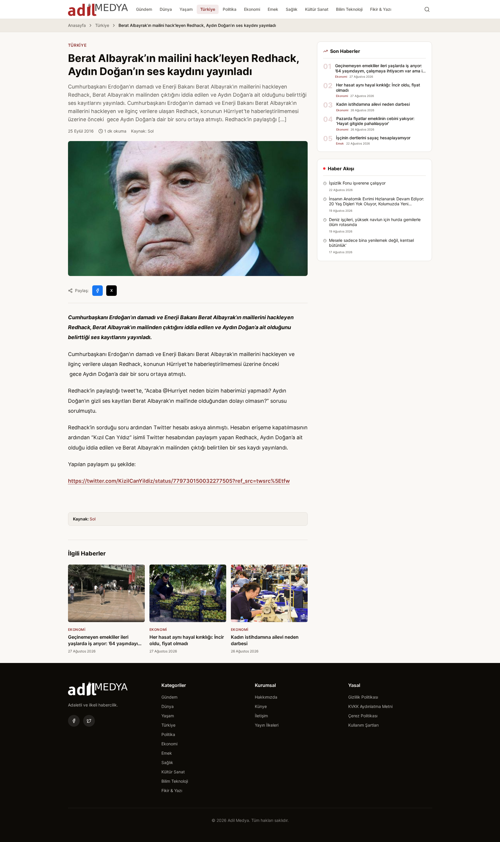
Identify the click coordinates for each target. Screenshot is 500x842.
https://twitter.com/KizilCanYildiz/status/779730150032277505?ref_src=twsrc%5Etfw (179, 481)
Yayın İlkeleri (266, 725)
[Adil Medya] (98, 9)
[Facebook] (74, 721)
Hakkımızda (266, 697)
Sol (92, 518)
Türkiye (207, 9)
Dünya (166, 9)
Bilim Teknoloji (349, 9)
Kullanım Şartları (363, 725)
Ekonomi (252, 9)
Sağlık (291, 9)
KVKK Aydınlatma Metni (370, 706)
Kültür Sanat (316, 9)
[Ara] (427, 9)
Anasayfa (77, 25)
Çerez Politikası (362, 715)
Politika (229, 9)
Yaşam (186, 9)
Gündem (144, 9)
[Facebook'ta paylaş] (97, 290)
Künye (261, 706)
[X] (89, 721)
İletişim (261, 715)
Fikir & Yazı (380, 9)
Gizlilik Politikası (363, 697)
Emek (273, 9)
